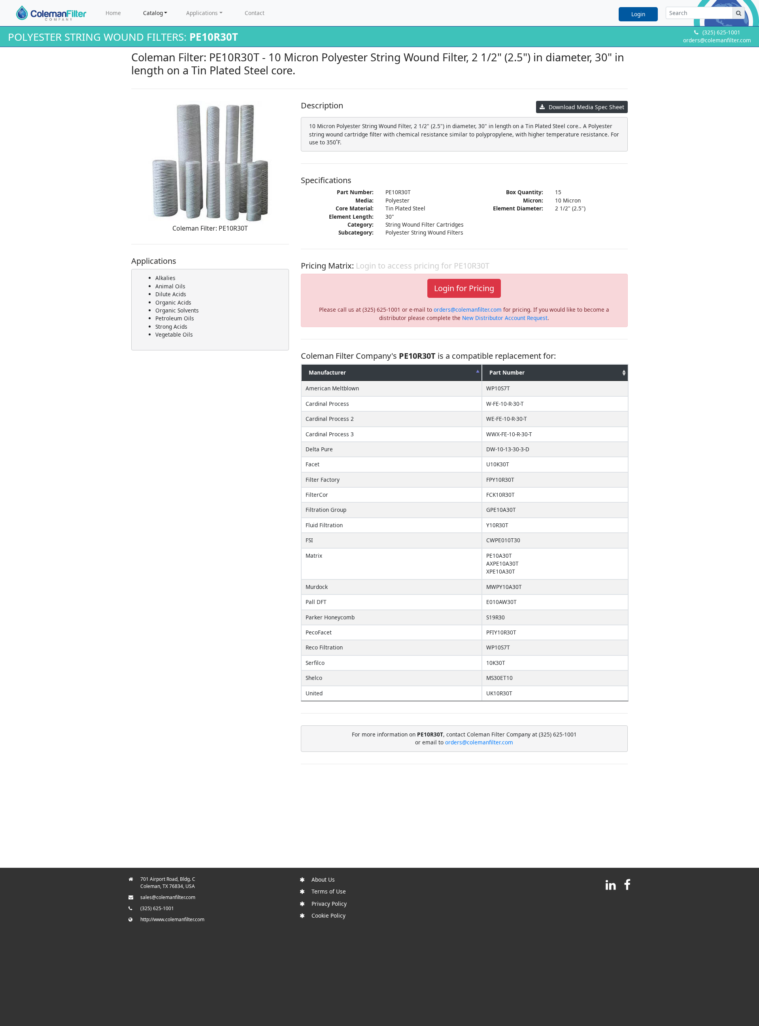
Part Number (507, 372)
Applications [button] (202, 13)
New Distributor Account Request (505, 318)
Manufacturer (327, 372)
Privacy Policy (329, 903)
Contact (254, 13)
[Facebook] (627, 884)
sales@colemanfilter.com (167, 897)
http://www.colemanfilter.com (172, 919)
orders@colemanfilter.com (717, 40)
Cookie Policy (329, 915)
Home (113, 13)
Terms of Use (329, 891)
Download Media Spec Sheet (586, 107)
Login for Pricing (464, 288)
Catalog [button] (153, 13)
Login (638, 14)
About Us (323, 879)
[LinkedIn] (611, 884)
